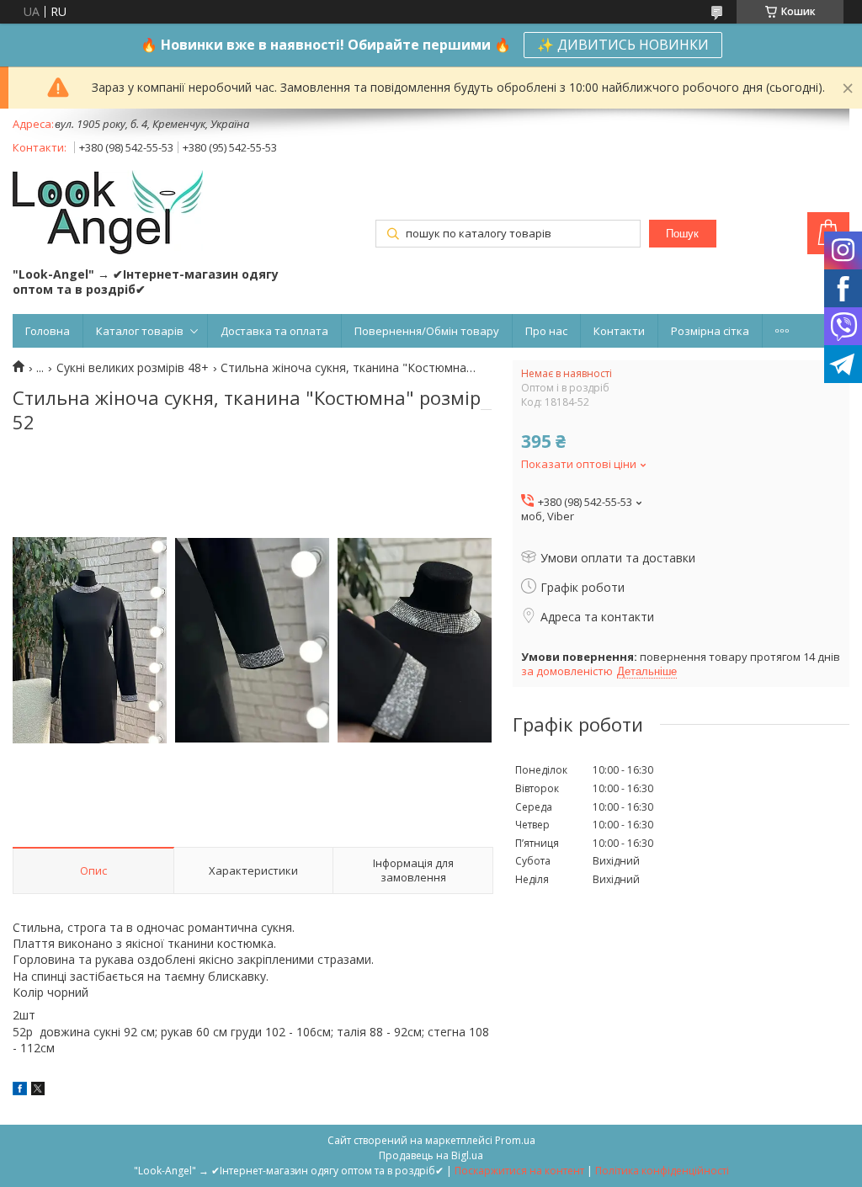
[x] (38, 1091)
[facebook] (20, 1091)
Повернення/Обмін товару (426, 330)
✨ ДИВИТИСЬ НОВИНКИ (623, 44)
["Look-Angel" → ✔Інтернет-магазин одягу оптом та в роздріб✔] (108, 214)
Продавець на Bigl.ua (431, 1155)
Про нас (546, 330)
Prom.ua (515, 1140)
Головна (47, 330)
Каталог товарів (140, 330)
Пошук (682, 233)
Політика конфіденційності (662, 1170)
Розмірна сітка (710, 330)
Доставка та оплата (274, 330)
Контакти (619, 330)
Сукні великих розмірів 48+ (132, 367)
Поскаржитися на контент (519, 1170)
